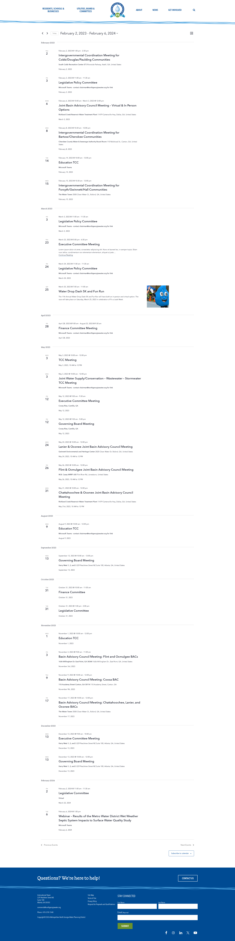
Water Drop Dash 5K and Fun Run (81, 291)
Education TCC (69, 162)
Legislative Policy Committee (78, 82)
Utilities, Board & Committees (85, 10)
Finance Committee (72, 592)
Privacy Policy (92, 901)
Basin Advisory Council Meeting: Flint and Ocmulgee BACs (98, 656)
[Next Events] (47, 33)
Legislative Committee (74, 610)
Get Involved (175, 10)
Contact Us (188, 878)
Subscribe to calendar (180, 853)
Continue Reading (66, 255)
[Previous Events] (42, 33)
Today (55, 33)
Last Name (161, 902)
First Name (121, 902)
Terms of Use (92, 898)
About (139, 10)
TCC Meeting (67, 360)
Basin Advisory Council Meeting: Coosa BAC (89, 679)
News (155, 10)
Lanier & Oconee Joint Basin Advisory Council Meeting (96, 446)
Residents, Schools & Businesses (53, 10)
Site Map (91, 895)
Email (123, 912)
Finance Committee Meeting (78, 328)
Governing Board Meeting (76, 423)
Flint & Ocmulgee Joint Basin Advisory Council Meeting (96, 469)
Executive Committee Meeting (79, 244)
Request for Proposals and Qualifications (101, 904)
